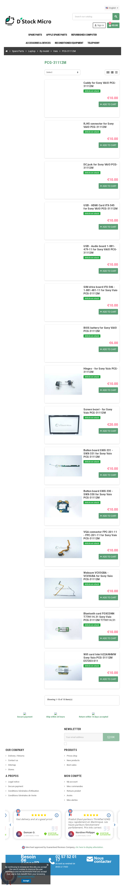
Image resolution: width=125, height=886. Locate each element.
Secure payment (15, 786)
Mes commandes (74, 786)
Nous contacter (102, 860)
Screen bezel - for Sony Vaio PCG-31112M (97, 411)
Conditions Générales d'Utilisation (23, 791)
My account (71, 782)
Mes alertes (72, 800)
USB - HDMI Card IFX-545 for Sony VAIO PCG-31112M (100, 207)
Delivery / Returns (16, 756)
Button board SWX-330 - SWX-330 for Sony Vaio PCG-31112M (98, 494)
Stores (11, 769)
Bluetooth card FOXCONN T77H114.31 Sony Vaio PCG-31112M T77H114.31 (99, 617)
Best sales (71, 765)
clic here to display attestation (89, 847)
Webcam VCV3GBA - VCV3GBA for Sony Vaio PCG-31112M (98, 576)
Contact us (13, 760)
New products (73, 760)
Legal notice (13, 782)
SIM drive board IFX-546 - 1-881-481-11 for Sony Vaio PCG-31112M (100, 290)
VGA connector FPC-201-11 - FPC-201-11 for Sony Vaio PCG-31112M (100, 535)
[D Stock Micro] (28, 20)
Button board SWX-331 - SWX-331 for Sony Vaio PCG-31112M (98, 453)
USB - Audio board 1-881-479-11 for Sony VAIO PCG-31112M (100, 249)
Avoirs (69, 795)
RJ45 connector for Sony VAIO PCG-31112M (98, 125)
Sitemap (12, 765)
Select (49, 72)
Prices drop (71, 756)
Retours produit (73, 791)
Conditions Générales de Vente (22, 795)
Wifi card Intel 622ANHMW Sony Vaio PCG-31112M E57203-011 (99, 657)
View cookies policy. (26, 876)
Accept (26, 881)
